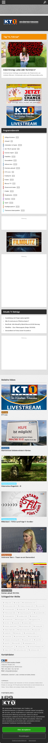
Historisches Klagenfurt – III (11, 486)
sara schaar (34, 636)
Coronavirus (9, 609)
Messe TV (10, 183)
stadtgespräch (30, 643)
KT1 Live (9, 172)
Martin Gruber (24, 629)
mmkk (8, 633)
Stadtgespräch (12, 206)
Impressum (32, 740)
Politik (9, 191)
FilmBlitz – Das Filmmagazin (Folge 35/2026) (20, 327)
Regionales (10, 195)
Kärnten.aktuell (12, 168)
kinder (35, 616)
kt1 (7, 623)
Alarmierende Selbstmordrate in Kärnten (16, 450)
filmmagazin (34, 609)
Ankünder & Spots (13, 145)
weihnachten (21, 650)
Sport (8, 203)
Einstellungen (24, 736)
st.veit (17, 643)
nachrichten (30, 633)
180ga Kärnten (11, 137)
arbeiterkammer (29, 602)
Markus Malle (10, 629)
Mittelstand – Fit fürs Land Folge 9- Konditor (17, 521)
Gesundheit (10, 160)
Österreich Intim (12, 187)
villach (8, 650)
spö (7, 643)
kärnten (28, 623)
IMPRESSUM (4, 674)
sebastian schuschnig (12, 640)
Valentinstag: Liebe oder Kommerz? (19, 69)
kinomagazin (22, 619)
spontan (27, 640)
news (8, 636)
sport (38, 640)
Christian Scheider (27, 606)
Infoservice (10, 164)
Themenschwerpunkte (14, 210)
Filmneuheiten (10, 613)
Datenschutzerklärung (19, 740)
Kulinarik (9, 176)
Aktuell (8, 141)
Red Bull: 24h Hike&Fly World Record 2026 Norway (22, 324)
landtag (39, 626)
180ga (8, 602)
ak (18, 602)
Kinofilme (9, 619)
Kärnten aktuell (11, 626)
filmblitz (22, 609)
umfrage (21, 646)
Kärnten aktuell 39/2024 (10, 593)
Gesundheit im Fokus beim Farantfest (18, 330)
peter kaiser (21, 636)
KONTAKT (12, 674)
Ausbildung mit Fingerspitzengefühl (17, 318)
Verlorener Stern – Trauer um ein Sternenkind (18, 557)
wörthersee (35, 650)
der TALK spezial (12, 149)
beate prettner (10, 606)
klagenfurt (35, 619)
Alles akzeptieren (24, 730)
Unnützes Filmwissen (37, 646)
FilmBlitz (9, 156)
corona (41, 606)
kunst (16, 623)
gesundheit (40, 613)
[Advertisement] (24, 223)
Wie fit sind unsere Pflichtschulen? (17, 321)
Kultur (9, 180)
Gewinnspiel (9, 616)
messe (37, 629)
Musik (18, 633)
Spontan (9, 199)
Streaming (9, 646)
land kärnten (26, 626)
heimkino (23, 616)
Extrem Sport (11, 153)
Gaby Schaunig (25, 613)
